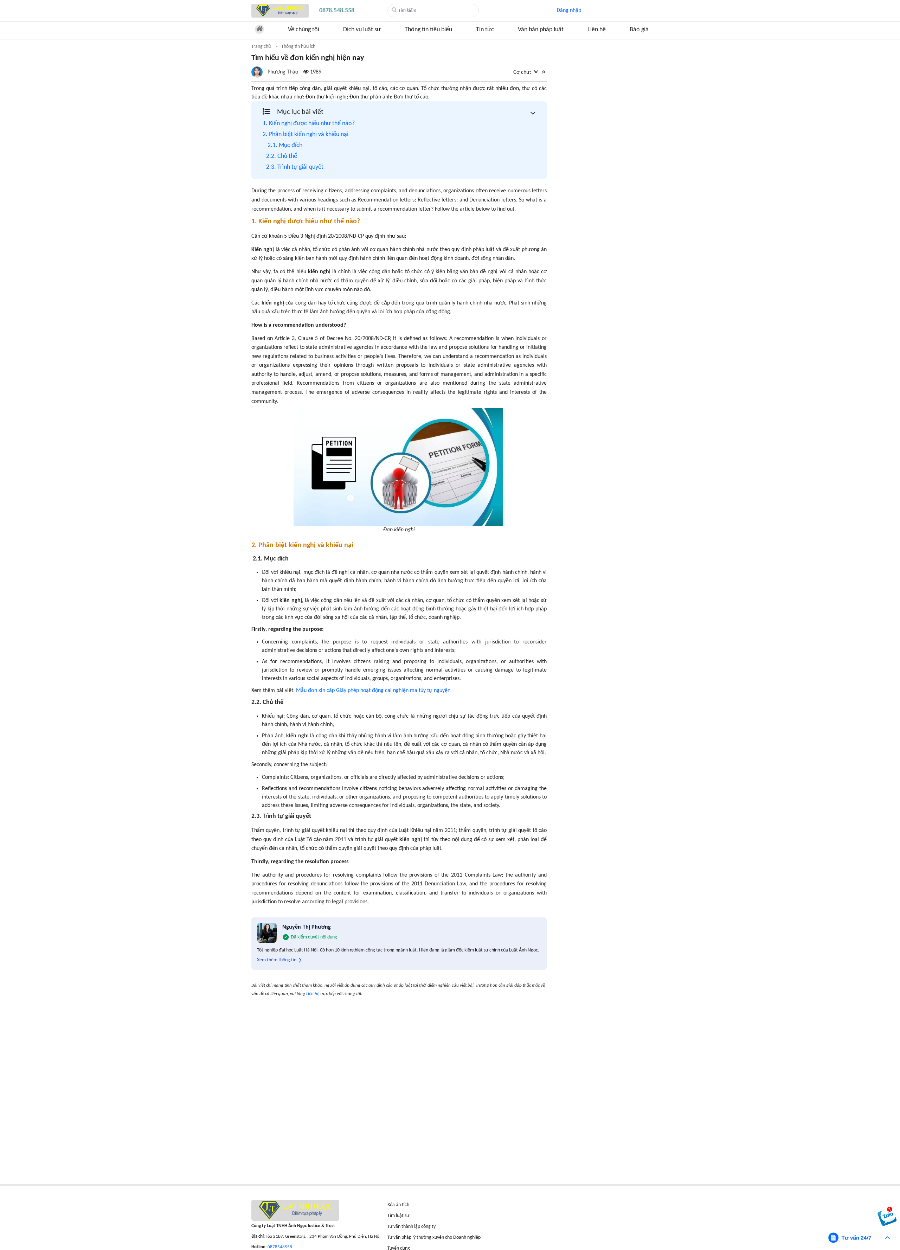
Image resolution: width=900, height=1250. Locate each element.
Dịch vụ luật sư (362, 29)
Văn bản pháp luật (541, 29)
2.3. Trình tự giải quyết (294, 167)
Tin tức (485, 29)
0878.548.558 (336, 10)
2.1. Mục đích (285, 145)
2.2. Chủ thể (282, 156)
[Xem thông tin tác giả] (286, 72)
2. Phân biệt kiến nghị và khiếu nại (305, 134)
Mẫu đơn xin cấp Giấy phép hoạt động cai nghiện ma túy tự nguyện (373, 690)
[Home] (280, 10)
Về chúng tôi (303, 29)
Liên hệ (596, 29)
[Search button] (394, 10)
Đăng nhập (569, 10)
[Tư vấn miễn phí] (859, 1238)
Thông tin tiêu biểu (428, 29)
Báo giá (639, 29)
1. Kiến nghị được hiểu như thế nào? (309, 123)
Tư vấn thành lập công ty (411, 1226)
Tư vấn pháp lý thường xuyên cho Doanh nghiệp (434, 1237)
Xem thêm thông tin (276, 960)
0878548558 (280, 1247)
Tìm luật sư (398, 1215)
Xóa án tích (398, 1204)
